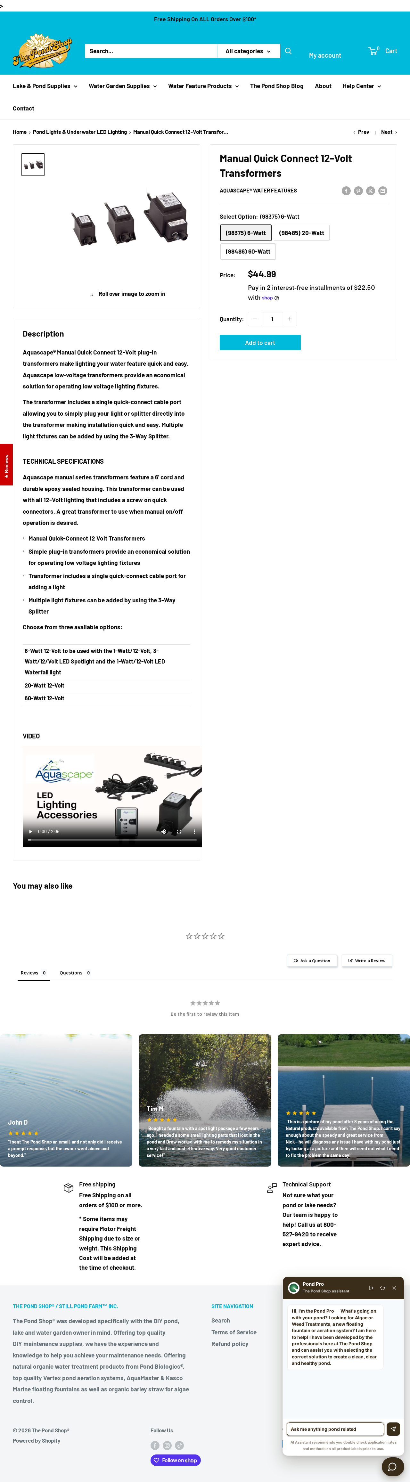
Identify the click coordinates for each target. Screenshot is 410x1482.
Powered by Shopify (37, 1440)
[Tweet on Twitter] (370, 190)
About (323, 85)
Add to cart (260, 342)
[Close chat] (394, 1288)
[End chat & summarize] (371, 1288)
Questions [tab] (71, 973)
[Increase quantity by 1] (290, 319)
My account (325, 55)
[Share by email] (382, 190)
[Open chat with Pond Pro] (393, 1466)
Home (20, 131)
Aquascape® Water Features (258, 190)
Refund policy (230, 1343)
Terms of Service (234, 1332)
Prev (363, 131)
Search (220, 1320)
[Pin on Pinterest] (358, 190)
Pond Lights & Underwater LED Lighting (80, 131)
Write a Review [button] (370, 961)
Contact (23, 108)
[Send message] (393, 1429)
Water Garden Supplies (119, 85)
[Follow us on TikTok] (179, 1445)
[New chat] (383, 1288)
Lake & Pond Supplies (41, 85)
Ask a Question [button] (315, 961)
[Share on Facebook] (346, 190)
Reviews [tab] (29, 973)
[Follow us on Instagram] (167, 1445)
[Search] (288, 51)
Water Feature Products (200, 85)
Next (386, 131)
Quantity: (232, 318)
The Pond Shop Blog (277, 85)
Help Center (358, 85)
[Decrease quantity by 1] (255, 319)
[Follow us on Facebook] (155, 1445)
